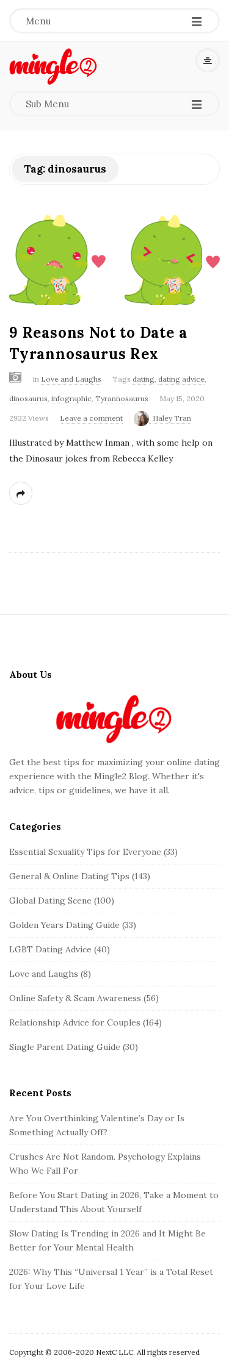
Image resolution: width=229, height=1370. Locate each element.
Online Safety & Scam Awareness (75, 998)
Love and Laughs (71, 379)
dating (143, 379)
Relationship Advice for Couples (74, 1022)
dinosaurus (28, 398)
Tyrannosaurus (121, 398)
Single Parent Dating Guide (64, 1046)
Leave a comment (91, 418)
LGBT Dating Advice (50, 949)
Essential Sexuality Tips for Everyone (85, 851)
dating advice (181, 379)
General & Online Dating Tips (69, 876)
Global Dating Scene (50, 900)
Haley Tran (172, 418)
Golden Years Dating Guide (64, 924)
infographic (71, 398)
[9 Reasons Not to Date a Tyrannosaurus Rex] (114, 260)
